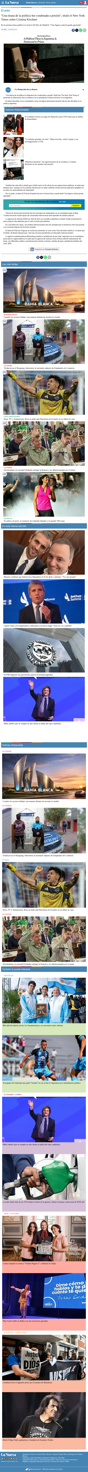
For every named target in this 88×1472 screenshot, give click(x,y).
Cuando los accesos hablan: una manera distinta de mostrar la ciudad (32, 317)
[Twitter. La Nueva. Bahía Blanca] (6, 1459)
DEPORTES (9, 976)
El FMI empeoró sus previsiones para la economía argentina (28, 675)
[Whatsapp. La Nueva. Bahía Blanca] (2, 1459)
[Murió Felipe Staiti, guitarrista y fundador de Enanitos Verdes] (44, 1415)
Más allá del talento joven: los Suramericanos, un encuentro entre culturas (33, 1025)
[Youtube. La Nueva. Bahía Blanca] (11, 1459)
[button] (73, 30)
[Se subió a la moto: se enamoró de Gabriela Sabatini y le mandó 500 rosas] (44, 494)
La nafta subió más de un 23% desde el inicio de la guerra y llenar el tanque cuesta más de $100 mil (43, 1202)
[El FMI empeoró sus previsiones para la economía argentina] (44, 650)
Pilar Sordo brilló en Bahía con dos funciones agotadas (25, 1321)
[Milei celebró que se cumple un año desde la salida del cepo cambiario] (44, 699)
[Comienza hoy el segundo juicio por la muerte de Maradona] (44, 1357)
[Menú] (2, 2)
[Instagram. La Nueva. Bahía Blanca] (9, 1459)
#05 (4, 474)
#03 (4, 372)
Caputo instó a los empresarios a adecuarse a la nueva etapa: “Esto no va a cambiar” (38, 626)
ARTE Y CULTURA (11, 1214)
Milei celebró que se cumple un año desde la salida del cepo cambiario (32, 723)
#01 (4, 270)
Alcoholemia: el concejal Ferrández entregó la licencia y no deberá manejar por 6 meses (39, 470)
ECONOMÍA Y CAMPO (12, 1095)
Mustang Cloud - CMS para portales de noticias (46, 1469)
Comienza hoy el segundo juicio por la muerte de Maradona (27, 1382)
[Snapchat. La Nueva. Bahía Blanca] (13, 1459)
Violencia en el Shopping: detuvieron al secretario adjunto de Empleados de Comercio (39, 368)
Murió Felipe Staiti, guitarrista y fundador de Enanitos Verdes (28, 1440)
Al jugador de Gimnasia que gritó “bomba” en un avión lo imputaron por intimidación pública (41, 1083)
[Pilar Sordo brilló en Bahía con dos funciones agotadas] (44, 1296)
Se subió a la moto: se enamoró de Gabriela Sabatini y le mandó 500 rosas (34, 521)
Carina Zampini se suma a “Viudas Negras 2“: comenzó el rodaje (29, 1263)
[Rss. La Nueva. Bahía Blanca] (16, 1459)
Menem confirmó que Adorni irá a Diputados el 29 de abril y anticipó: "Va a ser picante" (40, 577)
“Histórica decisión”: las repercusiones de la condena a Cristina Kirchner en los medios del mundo (50, 163)
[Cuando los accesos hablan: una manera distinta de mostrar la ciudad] (44, 291)
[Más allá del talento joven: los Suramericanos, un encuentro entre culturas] (44, 1000)
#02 (4, 321)
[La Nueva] (12, 2)
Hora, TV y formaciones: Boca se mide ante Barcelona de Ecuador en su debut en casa (39, 419)
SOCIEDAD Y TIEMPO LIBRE (15, 1333)
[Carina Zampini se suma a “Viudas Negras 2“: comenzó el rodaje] (44, 1238)
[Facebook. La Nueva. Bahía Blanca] (4, 1459)
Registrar (76, 205)
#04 (4, 423)
